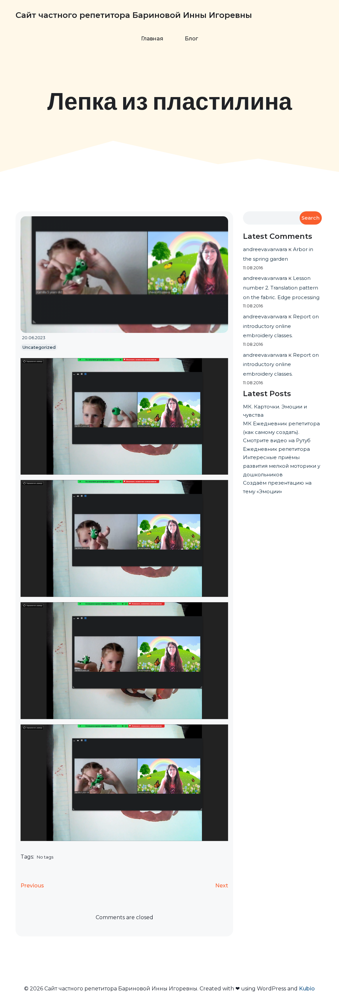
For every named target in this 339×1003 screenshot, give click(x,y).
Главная (152, 38)
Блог (191, 38)
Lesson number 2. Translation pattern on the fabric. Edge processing (281, 287)
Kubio (307, 988)
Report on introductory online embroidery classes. (281, 326)
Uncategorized (39, 347)
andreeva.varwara (265, 249)
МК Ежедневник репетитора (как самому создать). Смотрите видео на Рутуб (281, 432)
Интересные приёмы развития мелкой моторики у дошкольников (281, 465)
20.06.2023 (33, 337)
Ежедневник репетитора (276, 449)
